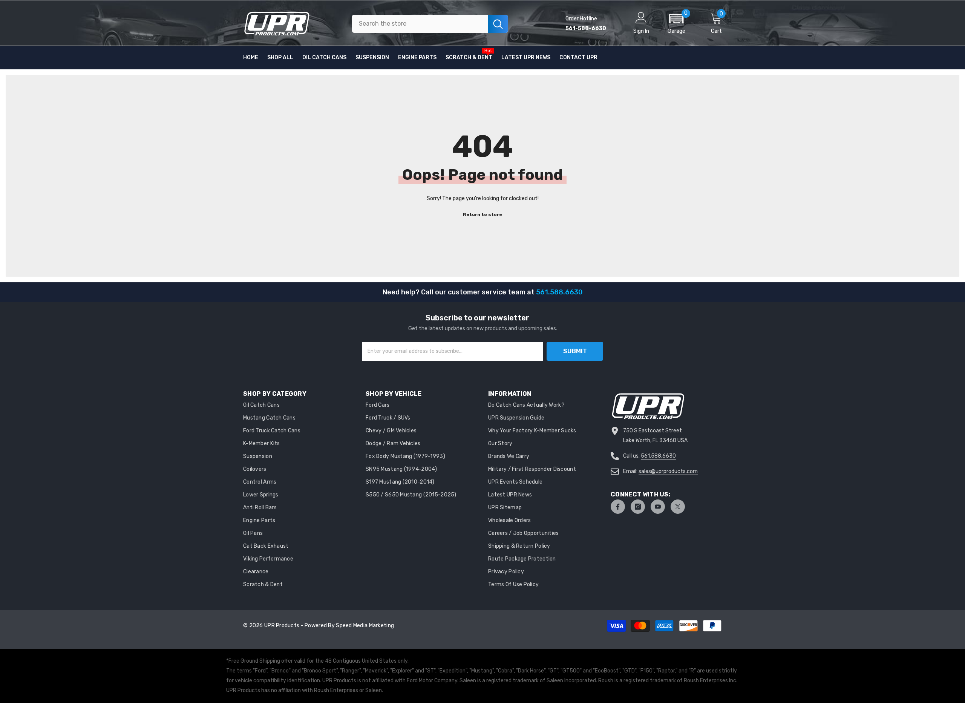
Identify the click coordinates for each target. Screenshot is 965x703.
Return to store (482, 214)
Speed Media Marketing (365, 625)
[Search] (430, 24)
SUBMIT (575, 351)
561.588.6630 (658, 456)
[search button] (498, 24)
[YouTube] (658, 506)
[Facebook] (618, 506)
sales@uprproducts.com (668, 471)
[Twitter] (678, 506)
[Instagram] (638, 506)
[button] (676, 23)
